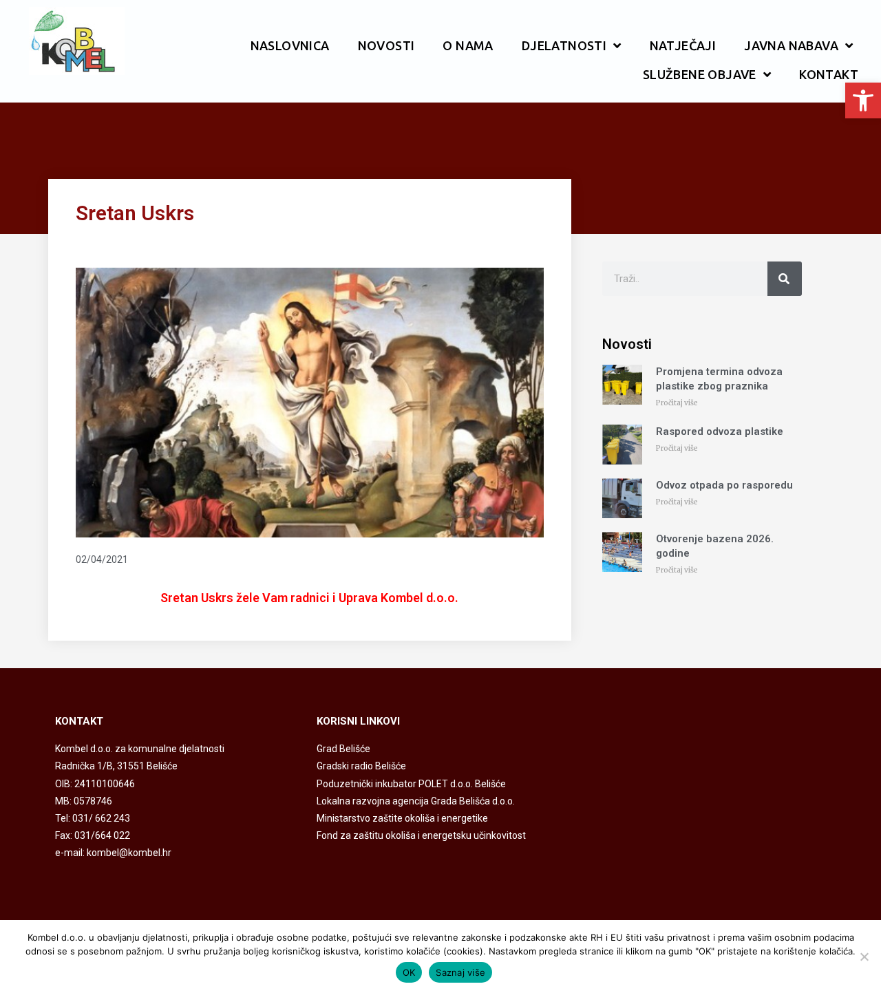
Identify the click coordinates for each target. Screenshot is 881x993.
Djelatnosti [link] (564, 45)
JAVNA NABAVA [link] (791, 45)
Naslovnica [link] (290, 45)
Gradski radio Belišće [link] (361, 765)
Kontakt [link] (828, 74)
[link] (863, 100)
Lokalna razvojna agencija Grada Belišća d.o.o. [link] (416, 801)
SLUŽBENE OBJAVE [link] (699, 74)
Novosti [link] (386, 45)
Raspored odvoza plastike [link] (719, 431)
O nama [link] (468, 45)
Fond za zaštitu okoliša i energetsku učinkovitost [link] (421, 835)
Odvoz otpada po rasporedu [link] (724, 485)
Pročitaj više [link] (677, 402)
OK (409, 972)
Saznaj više (460, 972)
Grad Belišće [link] (343, 748)
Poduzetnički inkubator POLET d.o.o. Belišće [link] (411, 783)
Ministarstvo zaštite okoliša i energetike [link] (402, 818)
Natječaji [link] (683, 45)
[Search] (784, 278)
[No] (864, 956)
